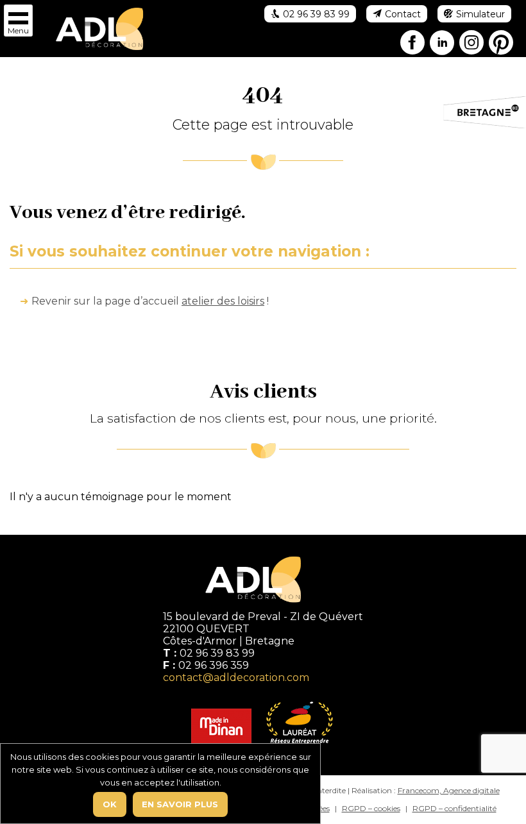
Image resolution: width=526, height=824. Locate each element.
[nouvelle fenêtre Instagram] (472, 44)
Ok (110, 804)
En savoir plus (180, 804)
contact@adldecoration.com (236, 677)
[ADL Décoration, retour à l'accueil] (99, 28)
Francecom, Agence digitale (449, 790)
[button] (18, 20)
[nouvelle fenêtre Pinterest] (501, 44)
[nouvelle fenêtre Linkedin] (442, 44)
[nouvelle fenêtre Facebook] (413, 44)
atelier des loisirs (223, 301)
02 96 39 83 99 (217, 653)
